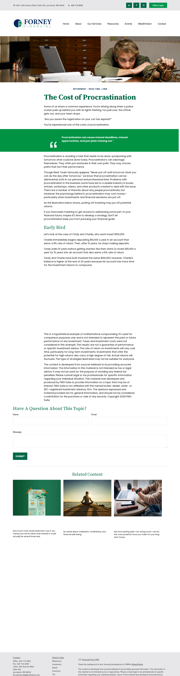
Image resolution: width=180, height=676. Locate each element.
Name (16, 414)
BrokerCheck (137, 664)
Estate (54, 667)
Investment (56, 664)
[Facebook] (136, 5)
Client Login (158, 5)
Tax (53, 674)
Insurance (56, 671)
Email (94, 414)
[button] (66, 23)
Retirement (56, 661)
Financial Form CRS (90, 659)
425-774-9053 (77, 5)
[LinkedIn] (129, 5)
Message (17, 431)
